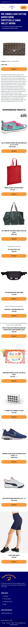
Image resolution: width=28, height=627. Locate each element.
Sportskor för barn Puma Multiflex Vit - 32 (14, 498)
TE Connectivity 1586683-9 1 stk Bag (14, 410)
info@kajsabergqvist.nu (5, 1)
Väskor (9, 61)
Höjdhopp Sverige (7, 601)
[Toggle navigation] (2, 7)
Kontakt (8, 623)
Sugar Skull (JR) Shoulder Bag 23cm (14, 309)
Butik (23, 7)
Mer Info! (14, 69)
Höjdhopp (5, 596)
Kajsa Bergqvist (7, 599)
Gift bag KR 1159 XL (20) (14, 249)
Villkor (12, 623)
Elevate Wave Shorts (14, 555)
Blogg (4, 604)
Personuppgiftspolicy (20, 623)
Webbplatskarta (14, 624)
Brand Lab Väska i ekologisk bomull (14, 187)
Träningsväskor (15, 61)
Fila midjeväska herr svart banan (14, 292)
